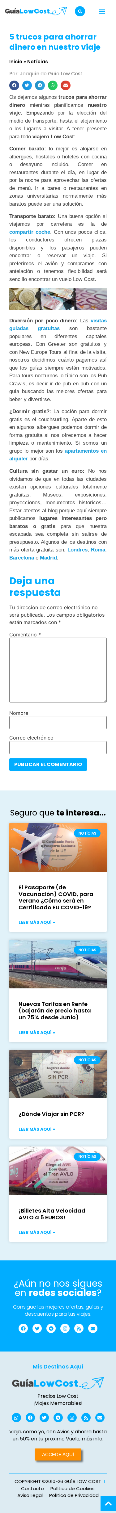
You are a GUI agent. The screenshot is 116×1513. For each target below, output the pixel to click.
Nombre (18, 712)
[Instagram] (65, 1328)
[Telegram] (51, 1328)
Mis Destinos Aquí (58, 1366)
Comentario (25, 634)
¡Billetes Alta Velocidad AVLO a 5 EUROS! (52, 1214)
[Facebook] (23, 1328)
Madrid (48, 558)
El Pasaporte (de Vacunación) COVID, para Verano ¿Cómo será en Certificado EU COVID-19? (56, 897)
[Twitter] (37, 1328)
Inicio (15, 61)
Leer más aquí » (37, 922)
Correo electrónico (31, 737)
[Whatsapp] (16, 1417)
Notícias (37, 61)
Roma (98, 550)
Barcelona (21, 558)
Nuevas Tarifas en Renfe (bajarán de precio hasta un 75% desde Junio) (55, 1010)
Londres (77, 550)
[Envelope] (92, 1328)
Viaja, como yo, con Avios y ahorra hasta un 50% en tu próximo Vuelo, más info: (58, 1435)
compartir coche (29, 232)
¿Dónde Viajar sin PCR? (51, 1114)
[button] (80, 11)
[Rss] (79, 1328)
